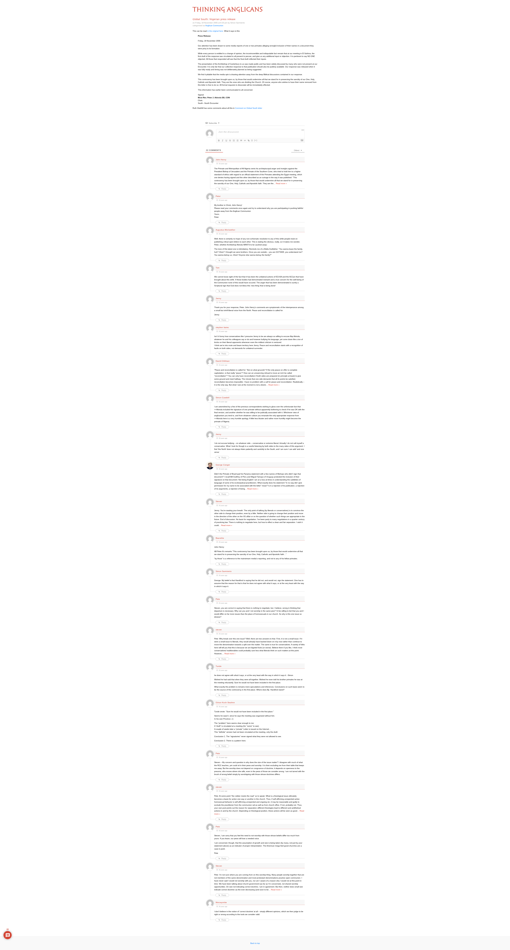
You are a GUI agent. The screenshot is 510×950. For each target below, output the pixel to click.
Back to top (255, 943)
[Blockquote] (241, 140)
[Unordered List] (237, 140)
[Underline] (226, 140)
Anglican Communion (214, 25)
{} (252, 140)
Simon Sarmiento (224, 571)
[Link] (248, 140)
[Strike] (230, 140)
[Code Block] (245, 140)
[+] (255, 140)
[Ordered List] (234, 140)
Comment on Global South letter (248, 108)
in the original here (215, 31)
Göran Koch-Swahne (225, 702)
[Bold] (219, 140)
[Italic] (222, 140)
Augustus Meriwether (225, 230)
